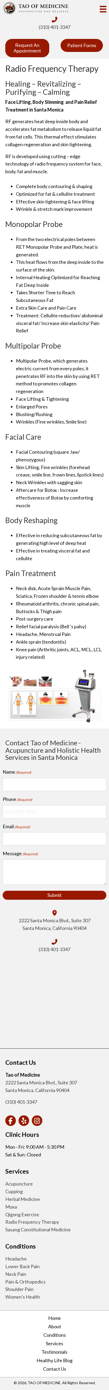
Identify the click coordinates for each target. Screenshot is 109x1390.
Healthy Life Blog (54, 1360)
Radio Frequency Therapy (32, 1222)
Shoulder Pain (19, 1289)
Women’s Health (22, 1297)
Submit (54, 895)
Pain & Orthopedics (25, 1282)
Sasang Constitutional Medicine (38, 1229)
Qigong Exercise (22, 1214)
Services (54, 1343)
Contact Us (54, 1369)
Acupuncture (19, 1184)
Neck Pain (15, 1274)
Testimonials (54, 1352)
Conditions (54, 1335)
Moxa (11, 1207)
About (54, 1326)
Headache (16, 1259)
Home (54, 1318)
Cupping (14, 1191)
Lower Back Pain (22, 1266)
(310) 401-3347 (54, 27)
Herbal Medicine (22, 1199)
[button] (10, 1120)
